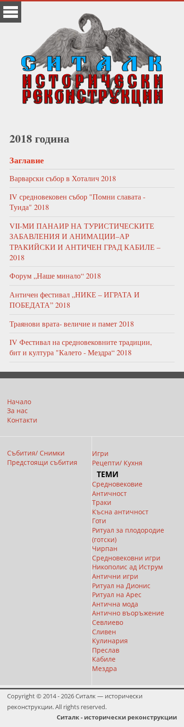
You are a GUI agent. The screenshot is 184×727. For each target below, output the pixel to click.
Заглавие (26, 160)
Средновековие (117, 483)
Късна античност (120, 511)
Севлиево (107, 622)
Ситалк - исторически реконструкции (117, 717)
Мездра (104, 668)
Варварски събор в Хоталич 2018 (62, 178)
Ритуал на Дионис (121, 585)
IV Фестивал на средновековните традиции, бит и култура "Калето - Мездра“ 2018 (80, 347)
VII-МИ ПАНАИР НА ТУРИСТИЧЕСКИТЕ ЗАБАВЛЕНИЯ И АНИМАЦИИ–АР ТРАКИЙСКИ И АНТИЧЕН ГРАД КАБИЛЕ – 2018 (84, 241)
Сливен (104, 631)
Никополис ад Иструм (127, 566)
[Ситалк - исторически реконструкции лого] (92, 56)
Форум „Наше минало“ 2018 (55, 275)
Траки (101, 502)
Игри (100, 453)
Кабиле (104, 659)
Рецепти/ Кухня (117, 462)
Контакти (22, 419)
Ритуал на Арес (117, 594)
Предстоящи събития (42, 462)
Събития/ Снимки (36, 452)
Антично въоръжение (128, 612)
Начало (19, 401)
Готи (99, 520)
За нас (17, 410)
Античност (109, 493)
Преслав (105, 650)
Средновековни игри (126, 557)
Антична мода (115, 603)
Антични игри (115, 576)
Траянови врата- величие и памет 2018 (71, 323)
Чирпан (104, 548)
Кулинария (110, 640)
